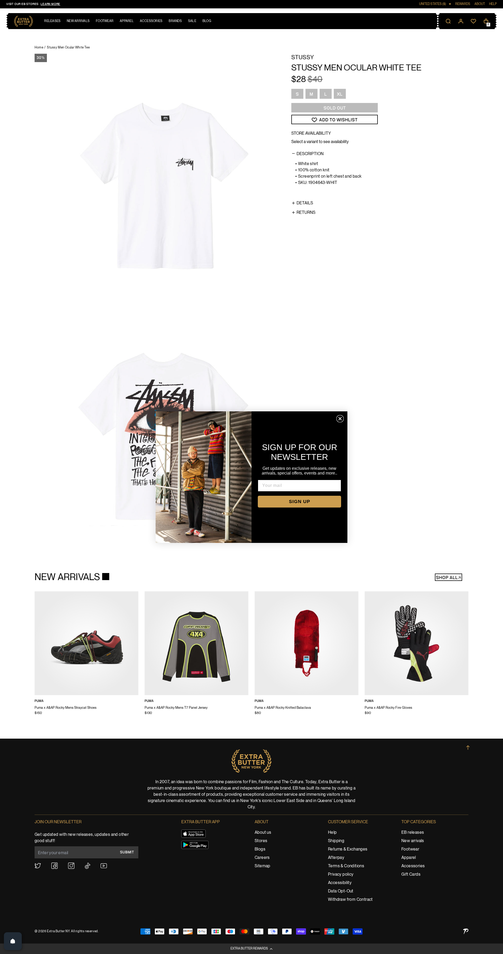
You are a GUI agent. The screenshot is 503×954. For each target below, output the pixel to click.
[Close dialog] (340, 419)
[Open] (13, 941)
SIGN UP (299, 501)
